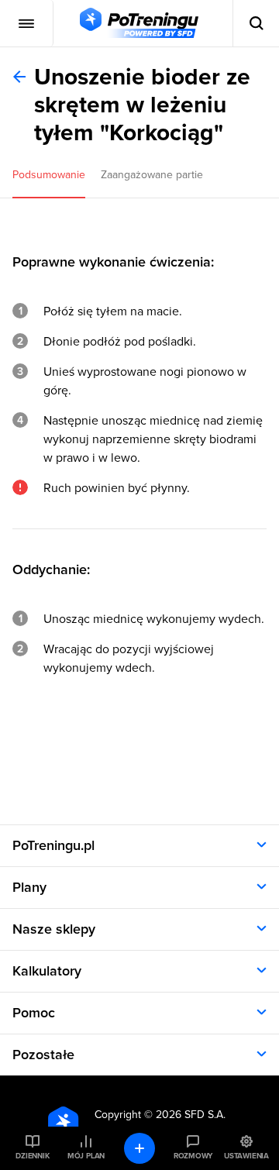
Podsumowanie (48, 174)
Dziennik (32, 1156)
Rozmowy (193, 1156)
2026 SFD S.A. (191, 1114)
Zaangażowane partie (152, 174)
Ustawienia (246, 1156)
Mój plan (86, 1156)
